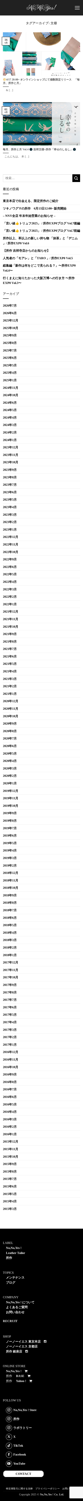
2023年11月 (10, 454)
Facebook (19, 1454)
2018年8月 (10, 902)
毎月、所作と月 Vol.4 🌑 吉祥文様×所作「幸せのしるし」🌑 (39, 149)
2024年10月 (10, 395)
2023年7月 (10, 484)
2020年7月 (10, 738)
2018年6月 (10, 917)
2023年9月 (10, 469)
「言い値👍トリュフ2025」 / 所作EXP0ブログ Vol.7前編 (41, 230)
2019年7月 (10, 828)
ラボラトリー (22, 1427)
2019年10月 (10, 805)
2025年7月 (10, 350)
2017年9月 (10, 984)
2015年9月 (10, 1164)
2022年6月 (10, 566)
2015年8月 (10, 1171)
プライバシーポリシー (47, 1488)
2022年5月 (10, 574)
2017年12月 (10, 962)
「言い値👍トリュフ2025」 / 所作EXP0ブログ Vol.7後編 (41, 223)
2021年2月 (10, 686)
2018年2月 (10, 947)
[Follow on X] (9, 1437)
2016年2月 (10, 1126)
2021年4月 (10, 671)
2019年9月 (10, 813)
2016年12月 (10, 1052)
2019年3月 (10, 858)
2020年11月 (10, 708)
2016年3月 (10, 1119)
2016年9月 (10, 1074)
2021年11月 (10, 619)
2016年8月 (10, 1082)
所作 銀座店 (14, 1351)
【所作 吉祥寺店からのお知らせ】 (26, 250)
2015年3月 (10, 1208)
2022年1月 (10, 604)
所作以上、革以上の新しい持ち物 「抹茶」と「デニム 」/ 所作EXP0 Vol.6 (40, 241)
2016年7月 (10, 1089)
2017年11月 (10, 970)
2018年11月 (10, 880)
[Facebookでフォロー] (9, 1454)
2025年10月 (10, 328)
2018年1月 (10, 955)
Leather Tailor (15, 1253)
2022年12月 (10, 537)
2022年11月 (10, 544)
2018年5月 (10, 925)
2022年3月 (10, 589)
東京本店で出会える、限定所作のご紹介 (30, 201)
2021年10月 (10, 626)
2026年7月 (10, 305)
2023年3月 (10, 514)
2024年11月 (10, 387)
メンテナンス (15, 1277)
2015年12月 (10, 1141)
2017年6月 (10, 1007)
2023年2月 (10, 522)
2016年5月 (10, 1104)
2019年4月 (10, 850)
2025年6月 (10, 357)
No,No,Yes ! (13, 1248)
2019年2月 (10, 865)
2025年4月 (10, 372)
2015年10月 (10, 1156)
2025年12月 (10, 320)
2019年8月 (10, 820)
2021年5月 (10, 663)
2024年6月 (10, 402)
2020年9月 (10, 723)
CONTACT (23, 1473)
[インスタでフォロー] (9, 1410)
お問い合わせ (15, 1312)
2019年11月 (10, 798)
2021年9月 (10, 634)
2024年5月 (10, 410)
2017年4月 (10, 1022)
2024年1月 (10, 440)
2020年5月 (10, 753)
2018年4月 (10, 932)
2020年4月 (10, 760)
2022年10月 (10, 552)
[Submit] (76, 178)
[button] (77, 7)
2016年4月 (10, 1111)
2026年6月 (10, 313)
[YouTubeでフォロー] (9, 1464)
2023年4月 (10, 507)
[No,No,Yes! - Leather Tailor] (41, 7)
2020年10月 (10, 716)
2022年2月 (10, 596)
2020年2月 (10, 775)
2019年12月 (10, 790)
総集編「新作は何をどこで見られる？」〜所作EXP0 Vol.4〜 (39, 268)
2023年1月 (10, 529)
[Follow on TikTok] (9, 1446)
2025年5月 (10, 365)
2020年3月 (10, 768)
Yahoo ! (21, 1381)
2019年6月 (10, 835)
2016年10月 (10, 1067)
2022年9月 (10, 559)
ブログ (10, 1282)
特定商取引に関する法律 (19, 1488)
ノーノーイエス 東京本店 (23, 1341)
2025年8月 (10, 342)
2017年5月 (10, 1014)
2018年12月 (10, 872)
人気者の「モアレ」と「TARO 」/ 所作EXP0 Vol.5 (38, 258)
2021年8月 (10, 641)
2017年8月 (10, 992)
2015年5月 (10, 1194)
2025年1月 (10, 380)
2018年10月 (10, 887)
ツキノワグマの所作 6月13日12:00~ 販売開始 (34, 208)
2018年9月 (10, 895)
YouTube (19, 1463)
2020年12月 (10, 701)
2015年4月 (10, 1201)
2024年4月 (10, 417)
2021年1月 (10, 693)
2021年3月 (10, 678)
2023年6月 (10, 492)
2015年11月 (10, 1149)
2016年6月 (10, 1096)
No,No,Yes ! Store (24, 1409)
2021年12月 (10, 611)
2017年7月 (10, 999)
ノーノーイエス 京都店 (22, 1346)
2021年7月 (10, 648)
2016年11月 (10, 1059)
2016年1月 (10, 1134)
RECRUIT (10, 1321)
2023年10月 (10, 462)
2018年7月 (10, 910)
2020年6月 (10, 746)
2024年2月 (10, 432)
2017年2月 (10, 1037)
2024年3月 (10, 425)
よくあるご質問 (17, 1307)
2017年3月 (10, 1029)
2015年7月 (10, 1178)
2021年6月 (10, 656)
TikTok (18, 1445)
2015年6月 (10, 1186)
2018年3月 (10, 940)
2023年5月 (10, 499)
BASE (20, 1376)
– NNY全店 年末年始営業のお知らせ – (29, 215)
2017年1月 (10, 1044)
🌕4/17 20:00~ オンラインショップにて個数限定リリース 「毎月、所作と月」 (41, 81)
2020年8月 (10, 731)
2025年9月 (10, 335)
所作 (9, 1257)
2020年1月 (10, 783)
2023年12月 (10, 447)
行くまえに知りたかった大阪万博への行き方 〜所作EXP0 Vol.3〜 (39, 280)
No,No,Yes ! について (20, 1302)
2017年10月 (10, 977)
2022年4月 (10, 581)
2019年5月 (10, 843)
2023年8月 (10, 477)
